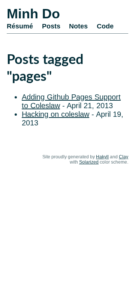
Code (105, 26)
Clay (123, 156)
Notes (78, 26)
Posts (51, 26)
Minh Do (33, 13)
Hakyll (102, 156)
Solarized (89, 162)
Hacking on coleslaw (55, 114)
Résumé (20, 26)
